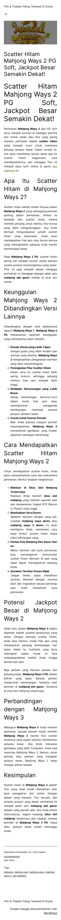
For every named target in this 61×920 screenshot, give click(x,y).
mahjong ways (36, 872)
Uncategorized (12, 856)
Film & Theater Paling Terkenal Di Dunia (28, 6)
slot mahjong (19, 875)
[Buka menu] (6, 14)
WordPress (50, 913)
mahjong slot (21, 872)
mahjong (8, 872)
